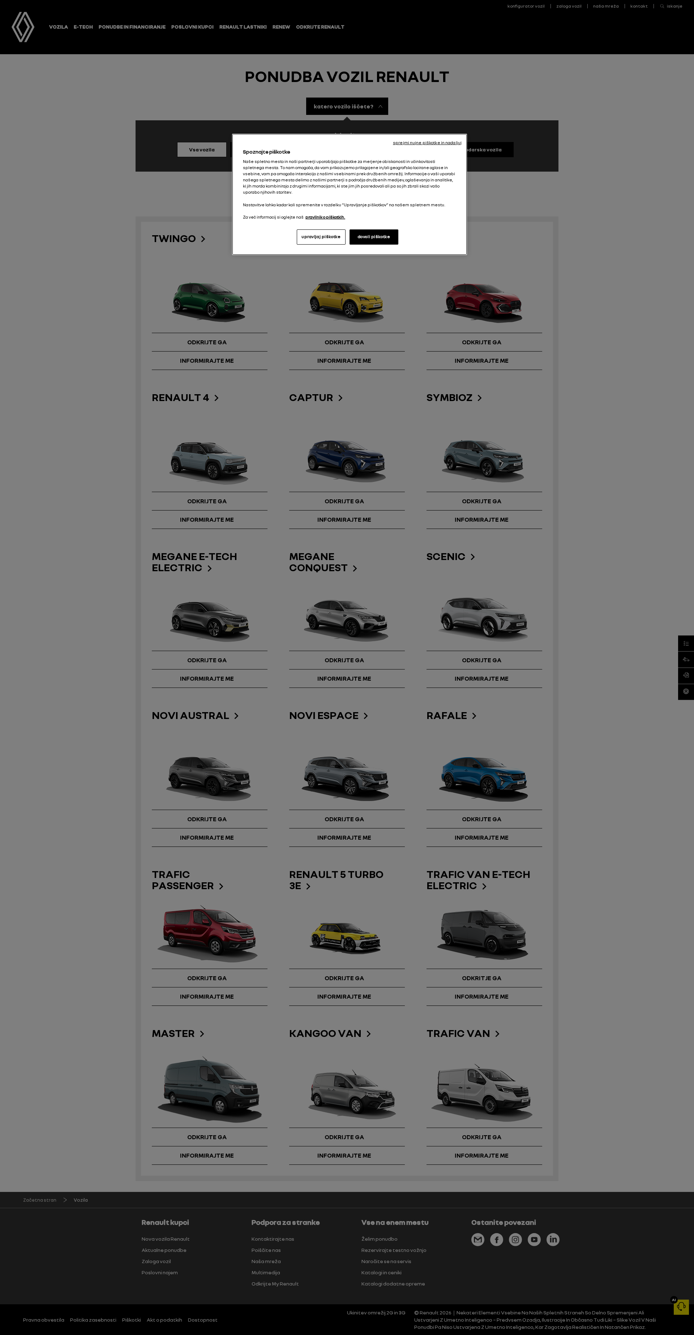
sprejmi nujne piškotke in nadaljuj (427, 142)
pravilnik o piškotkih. (325, 217)
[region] (349, 194)
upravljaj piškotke (320, 236)
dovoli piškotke (374, 236)
